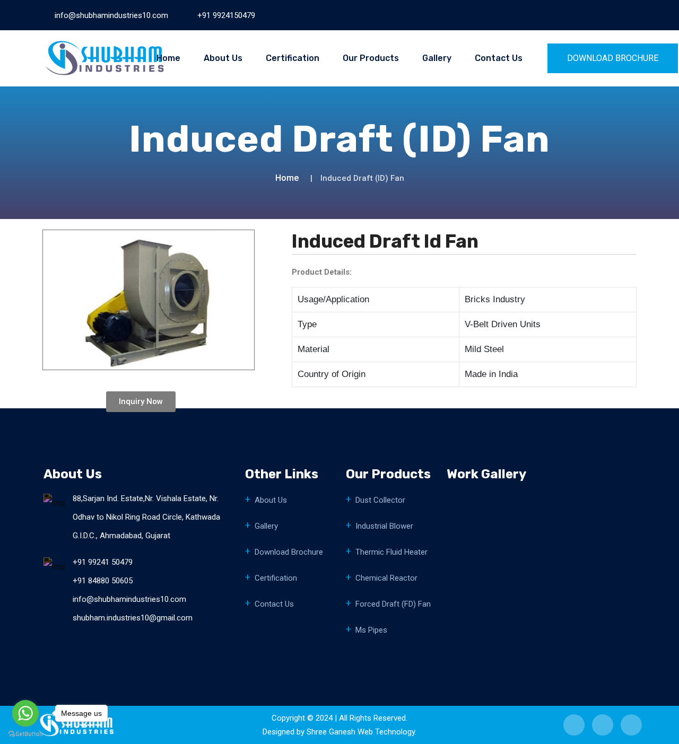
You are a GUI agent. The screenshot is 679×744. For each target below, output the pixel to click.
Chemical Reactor (386, 578)
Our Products (371, 58)
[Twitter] (614, 15)
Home (168, 58)
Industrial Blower (384, 526)
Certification (292, 58)
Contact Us (499, 58)
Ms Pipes (371, 630)
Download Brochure (289, 552)
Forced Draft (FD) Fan (393, 604)
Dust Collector (380, 500)
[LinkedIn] (596, 15)
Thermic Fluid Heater (391, 552)
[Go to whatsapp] (25, 713)
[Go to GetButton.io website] (25, 733)
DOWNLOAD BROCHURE (612, 58)
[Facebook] (579, 15)
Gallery (436, 58)
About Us (223, 58)
